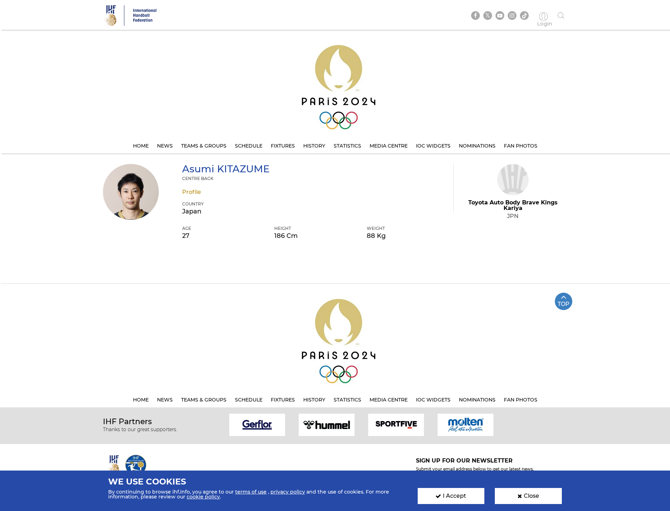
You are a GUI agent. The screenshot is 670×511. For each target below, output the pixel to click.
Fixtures (283, 146)
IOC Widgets (433, 146)
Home (141, 146)
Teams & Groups (203, 146)
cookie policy (203, 497)
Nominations (477, 146)
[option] (257, 424)
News (165, 146)
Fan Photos (520, 146)
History (314, 146)
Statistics (347, 146)
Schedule (248, 146)
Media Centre (389, 146)
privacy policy (287, 492)
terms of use (251, 492)
